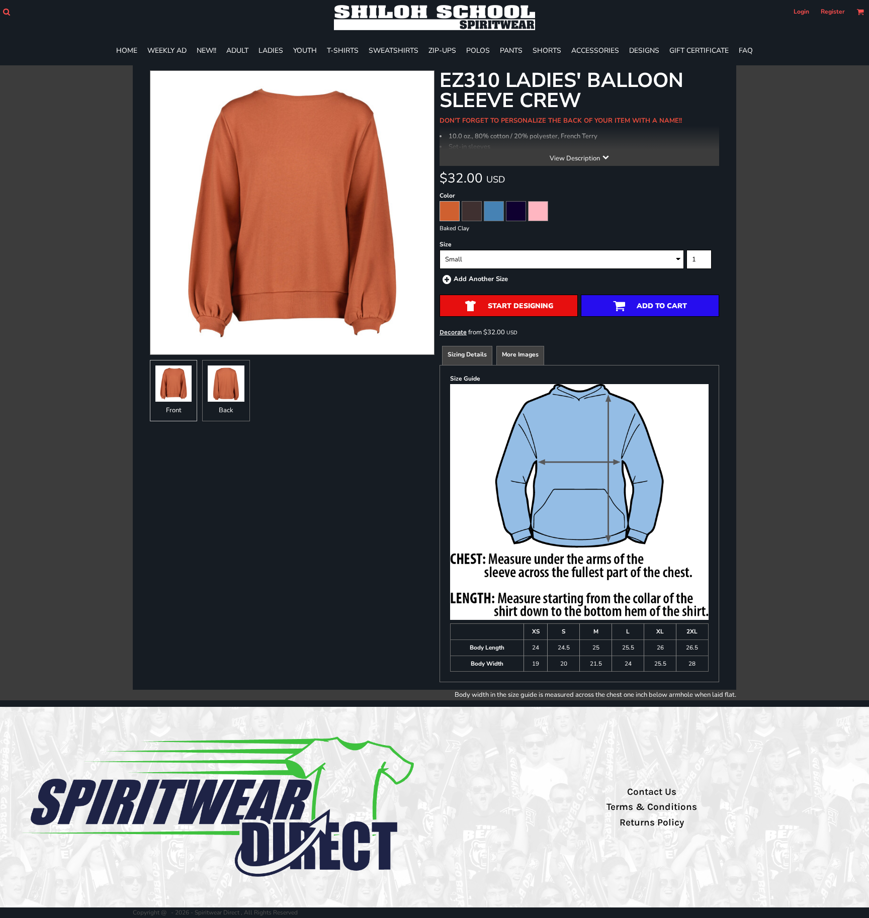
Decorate (453, 332)
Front (174, 410)
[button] (6, 12)
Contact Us (651, 791)
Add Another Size (481, 279)
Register (833, 12)
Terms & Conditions (651, 806)
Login (801, 12)
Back (226, 410)
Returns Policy (652, 822)
